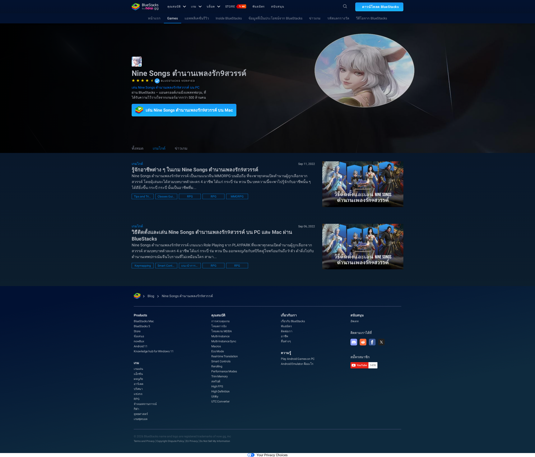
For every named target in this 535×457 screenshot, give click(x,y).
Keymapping (143, 265)
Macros (216, 346)
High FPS (217, 386)
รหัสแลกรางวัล (338, 18)
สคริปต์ (215, 381)
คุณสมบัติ (174, 6)
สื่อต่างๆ (286, 341)
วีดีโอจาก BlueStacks (371, 18)
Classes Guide (166, 196)
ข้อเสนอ (139, 336)
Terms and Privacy (144, 441)
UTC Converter (220, 401)
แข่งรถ (138, 394)
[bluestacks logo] (145, 7)
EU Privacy (192, 441)
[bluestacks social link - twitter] (381, 342)
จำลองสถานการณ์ (145, 404)
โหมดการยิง (218, 326)
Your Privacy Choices (272, 455)
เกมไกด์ (159, 148)
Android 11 (141, 346)
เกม (193, 6)
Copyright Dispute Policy (170, 441)
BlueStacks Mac (144, 321)
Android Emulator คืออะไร (297, 363)
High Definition (220, 391)
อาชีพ (284, 336)
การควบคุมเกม (220, 321)
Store (235, 6)
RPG (190, 196)
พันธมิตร (258, 6)
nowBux (139, 341)
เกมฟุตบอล (140, 419)
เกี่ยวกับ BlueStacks (293, 321)
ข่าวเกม (315, 18)
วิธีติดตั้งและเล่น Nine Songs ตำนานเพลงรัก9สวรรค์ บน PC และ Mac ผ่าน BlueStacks (212, 235)
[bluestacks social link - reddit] (363, 342)
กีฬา (136, 409)
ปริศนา (138, 389)
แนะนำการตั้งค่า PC (190, 265)
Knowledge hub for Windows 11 (153, 351)
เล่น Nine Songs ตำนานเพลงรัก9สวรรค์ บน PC (165, 87)
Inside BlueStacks (229, 18)
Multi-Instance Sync (223, 341)
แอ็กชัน (138, 374)
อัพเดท (354, 321)
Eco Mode (217, 351)
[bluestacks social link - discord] (353, 342)
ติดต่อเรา (286, 331)
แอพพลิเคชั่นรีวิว (197, 18)
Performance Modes (224, 371)
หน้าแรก (154, 18)
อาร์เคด (138, 384)
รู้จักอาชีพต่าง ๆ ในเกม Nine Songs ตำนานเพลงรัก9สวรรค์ (195, 170)
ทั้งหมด (138, 148)
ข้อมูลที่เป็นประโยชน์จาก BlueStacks (275, 18)
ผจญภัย (138, 379)
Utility (214, 396)
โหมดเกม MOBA (221, 331)
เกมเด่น (138, 368)
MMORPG (237, 196)
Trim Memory (219, 376)
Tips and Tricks (142, 196)
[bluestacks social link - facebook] (372, 342)
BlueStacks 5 (142, 326)
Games (172, 18)
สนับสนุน (277, 6)
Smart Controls (166, 265)
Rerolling (216, 366)
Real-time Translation (224, 356)
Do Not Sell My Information (215, 441)
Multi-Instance (220, 336)
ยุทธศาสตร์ (141, 414)
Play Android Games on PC (298, 358)
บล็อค (211, 6)
